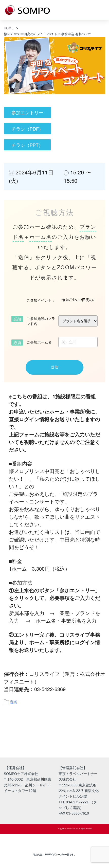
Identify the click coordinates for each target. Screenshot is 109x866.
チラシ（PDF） (27, 128)
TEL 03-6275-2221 (74, 802)
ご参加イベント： (41, 300)
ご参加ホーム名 (39, 342)
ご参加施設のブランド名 (41, 321)
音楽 (13, 701)
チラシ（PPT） (27, 144)
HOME (9, 28)
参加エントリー (27, 112)
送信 (54, 367)
